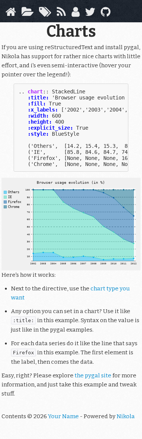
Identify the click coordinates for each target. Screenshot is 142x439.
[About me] (76, 14)
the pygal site (93, 375)
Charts (71, 31)
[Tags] (45, 14)
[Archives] (27, 14)
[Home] (11, 14)
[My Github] (106, 14)
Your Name (63, 416)
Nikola (126, 416)
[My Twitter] (90, 14)
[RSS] (61, 14)
